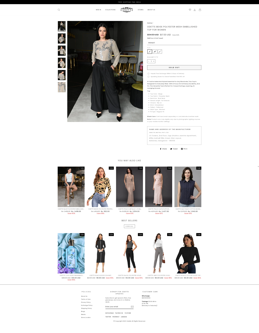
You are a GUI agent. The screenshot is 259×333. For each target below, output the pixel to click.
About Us (84, 296)
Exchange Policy (86, 305)
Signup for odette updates (119, 293)
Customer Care (150, 292)
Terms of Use (85, 299)
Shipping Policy (86, 308)
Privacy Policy (86, 302)
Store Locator (86, 317)
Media (83, 314)
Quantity (152, 57)
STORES (140, 10)
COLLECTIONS (110, 10)
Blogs (83, 311)
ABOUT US (151, 10)
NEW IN (98, 10)
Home (149, 23)
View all (129, 226)
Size (149, 47)
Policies (86, 292)
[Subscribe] (132, 306)
